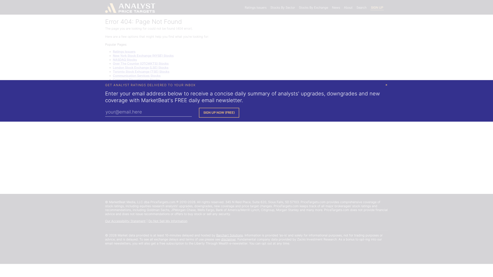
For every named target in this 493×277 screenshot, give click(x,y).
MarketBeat (155, 100)
